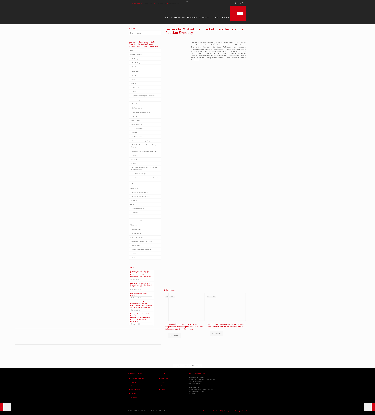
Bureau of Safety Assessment (141, 249)
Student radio (136, 245)
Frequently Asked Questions (141, 112)
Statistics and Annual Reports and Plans (144, 151)
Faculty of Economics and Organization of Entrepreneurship (144, 168)
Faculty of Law (136, 184)
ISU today (135, 59)
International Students (139, 221)
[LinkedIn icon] (240, 3)
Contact (134, 155)
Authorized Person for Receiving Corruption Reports (145, 146)
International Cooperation (140, 192)
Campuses (135, 71)
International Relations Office (141, 196)
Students (133, 204)
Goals (134, 91)
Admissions (133, 225)
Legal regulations (137, 128)
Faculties (133, 163)
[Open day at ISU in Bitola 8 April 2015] (369, 407)
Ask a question (136, 120)
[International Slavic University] (147, 10)
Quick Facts (135, 116)
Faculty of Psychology (139, 173)
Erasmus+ (135, 200)
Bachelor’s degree (137, 229)
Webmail (134, 397)
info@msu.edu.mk (174, 3)
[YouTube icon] (238, 3)
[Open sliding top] (187, 2)
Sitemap (134, 159)
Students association (139, 217)
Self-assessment (137, 108)
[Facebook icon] (235, 3)
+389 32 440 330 (148, 3)
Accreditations (136, 104)
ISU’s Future (135, 67)
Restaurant (135, 258)
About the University (136, 54)
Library (134, 254)
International (134, 188)
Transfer (163, 382)
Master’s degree (137, 233)
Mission (134, 75)
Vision (134, 79)
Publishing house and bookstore (142, 241)
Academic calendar (138, 208)
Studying (135, 212)
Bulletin (134, 132)
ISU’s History (136, 63)
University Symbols (138, 100)
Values (134, 83)
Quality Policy (136, 87)
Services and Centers (136, 237)
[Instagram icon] (243, 3)
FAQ (132, 386)
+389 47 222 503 (161, 3)
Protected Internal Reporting (141, 141)
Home (131, 50)
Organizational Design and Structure (143, 95)
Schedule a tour (137, 124)
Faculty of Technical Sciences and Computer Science (145, 179)
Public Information (137, 137)
